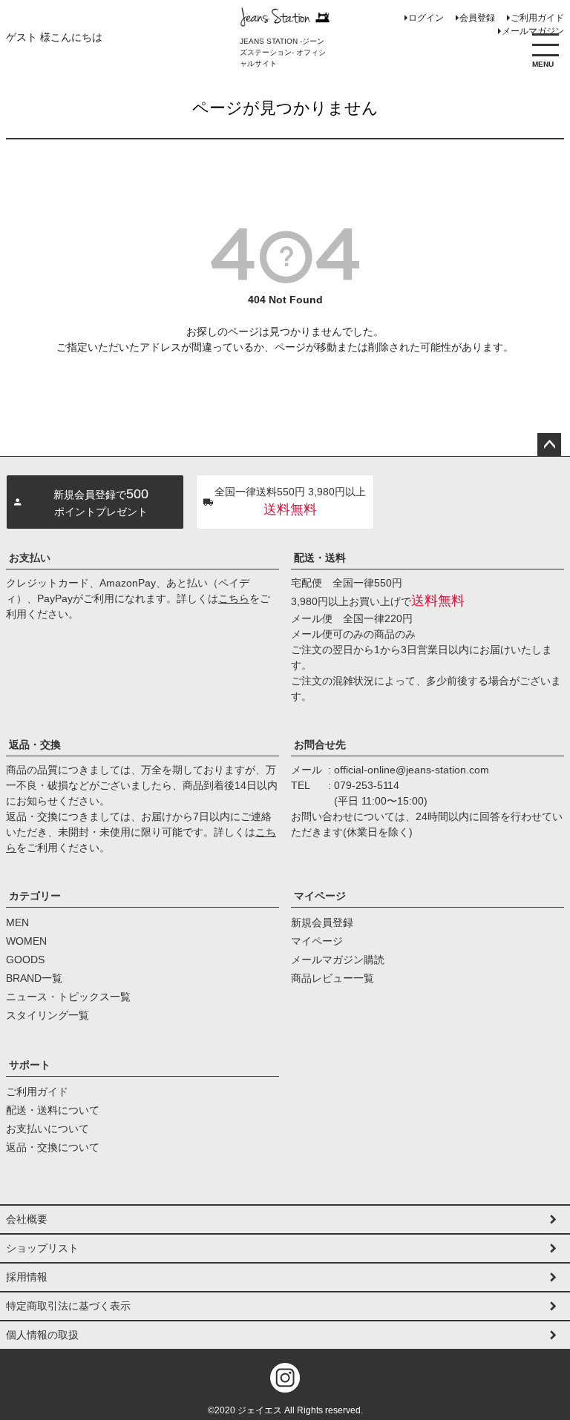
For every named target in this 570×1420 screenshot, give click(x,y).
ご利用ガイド (537, 18)
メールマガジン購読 (337, 959)
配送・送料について (52, 1110)
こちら (233, 598)
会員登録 (477, 18)
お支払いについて (47, 1129)
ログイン (426, 18)
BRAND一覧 (34, 978)
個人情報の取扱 (42, 1335)
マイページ (320, 896)
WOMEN (26, 941)
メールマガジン (533, 31)
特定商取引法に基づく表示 (68, 1306)
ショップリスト (42, 1248)
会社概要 (27, 1219)
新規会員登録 (322, 922)
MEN (17, 922)
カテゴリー (35, 896)
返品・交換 (35, 744)
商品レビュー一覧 (332, 978)
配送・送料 (320, 558)
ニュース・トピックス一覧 (68, 997)
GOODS (25, 959)
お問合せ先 (320, 744)
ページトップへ (549, 445)
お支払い (29, 558)
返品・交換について (52, 1147)
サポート (29, 1065)
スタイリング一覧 (47, 1015)
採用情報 (27, 1277)
